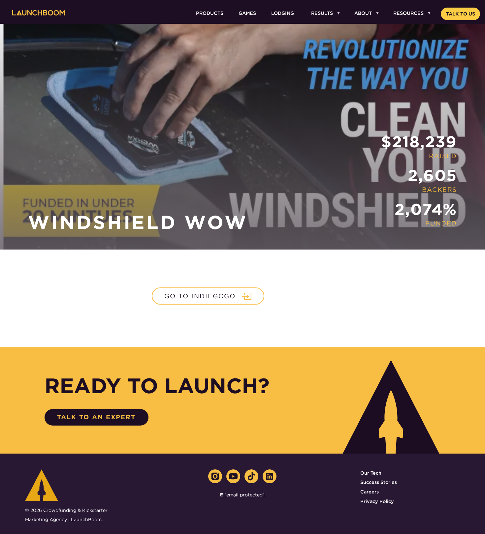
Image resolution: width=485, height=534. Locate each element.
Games (247, 13)
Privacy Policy (377, 501)
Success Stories (378, 482)
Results (322, 13)
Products (209, 13)
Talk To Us (460, 13)
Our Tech (370, 473)
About (363, 13)
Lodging (282, 13)
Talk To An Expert (96, 417)
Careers (369, 491)
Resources (408, 13)
